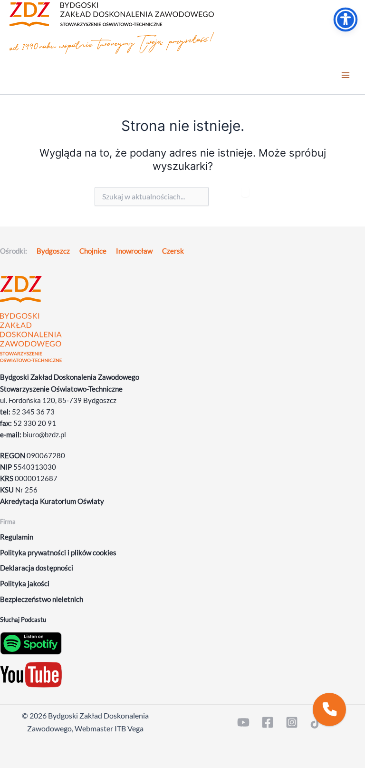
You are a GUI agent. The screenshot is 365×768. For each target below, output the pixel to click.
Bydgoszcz (53, 251)
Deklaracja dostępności (36, 568)
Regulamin (16, 537)
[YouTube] (243, 722)
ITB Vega (129, 728)
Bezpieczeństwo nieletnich (41, 599)
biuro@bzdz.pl (44, 435)
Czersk (173, 251)
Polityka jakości (24, 584)
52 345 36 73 (33, 412)
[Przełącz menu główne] (345, 76)
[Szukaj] (245, 192)
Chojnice (92, 251)
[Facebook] (267, 722)
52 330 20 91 (34, 423)
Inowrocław (134, 251)
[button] (329, 709)
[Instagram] (292, 722)
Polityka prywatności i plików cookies (58, 553)
